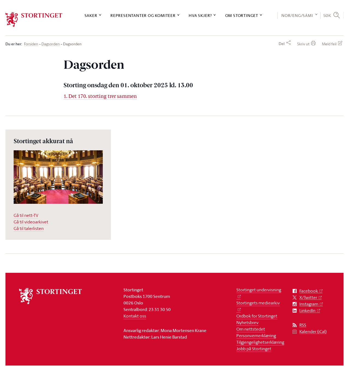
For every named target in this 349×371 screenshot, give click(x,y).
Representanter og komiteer (143, 15)
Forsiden (31, 44)
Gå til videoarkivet (31, 222)
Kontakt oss (135, 316)
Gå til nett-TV (26, 215)
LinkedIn (307, 310)
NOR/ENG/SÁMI (297, 15)
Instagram (308, 304)
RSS (302, 325)
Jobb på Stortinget (253, 349)
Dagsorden (50, 44)
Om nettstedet (250, 329)
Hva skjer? (200, 15)
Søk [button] (327, 15)
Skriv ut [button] (303, 43)
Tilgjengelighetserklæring (260, 342)
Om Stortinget (241, 15)
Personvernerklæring (256, 336)
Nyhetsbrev (247, 322)
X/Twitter (308, 297)
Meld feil (329, 43)
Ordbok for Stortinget (256, 316)
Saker (91, 15)
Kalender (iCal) (313, 331)
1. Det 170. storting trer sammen (100, 96)
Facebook (308, 291)
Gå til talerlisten (29, 228)
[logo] (33, 19)
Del (282, 43)
